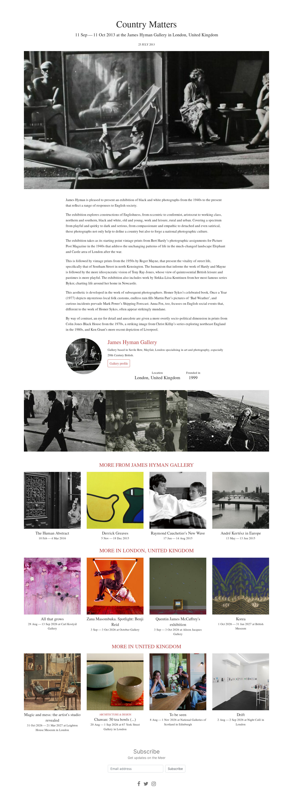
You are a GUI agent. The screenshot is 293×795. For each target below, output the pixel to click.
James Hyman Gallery (132, 342)
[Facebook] (139, 784)
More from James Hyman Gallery (146, 464)
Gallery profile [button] (119, 363)
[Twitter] (146, 784)
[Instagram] (153, 784)
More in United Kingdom (146, 646)
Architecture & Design (115, 714)
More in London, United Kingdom (146, 550)
